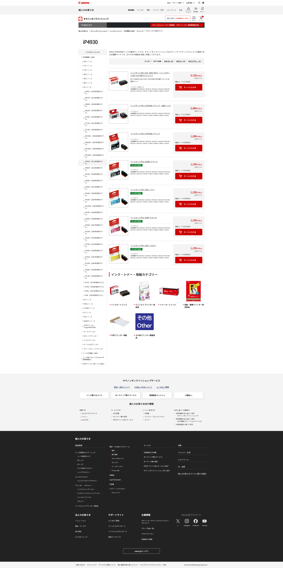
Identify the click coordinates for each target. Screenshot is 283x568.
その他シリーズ (89, 308)
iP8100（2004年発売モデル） (94, 111)
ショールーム (171, 10)
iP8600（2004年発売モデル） (94, 105)
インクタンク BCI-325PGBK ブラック (145, 133)
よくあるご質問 (163, 387)
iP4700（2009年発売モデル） (94, 175)
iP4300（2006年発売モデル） (94, 194)
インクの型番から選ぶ (90, 353)
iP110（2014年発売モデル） (95, 282)
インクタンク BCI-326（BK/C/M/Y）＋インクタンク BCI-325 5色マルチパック (150, 74)
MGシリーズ (88, 74)
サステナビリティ (148, 534)
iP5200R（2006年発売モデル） (94, 156)
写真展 (147, 413)
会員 (180, 10)
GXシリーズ (88, 317)
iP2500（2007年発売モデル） (94, 258)
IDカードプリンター (91, 336)
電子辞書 (114, 454)
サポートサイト (116, 514)
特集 (148, 10)
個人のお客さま (86, 10)
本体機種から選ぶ (129, 31)
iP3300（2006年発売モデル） (94, 232)
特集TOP (83, 410)
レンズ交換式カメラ (83, 456)
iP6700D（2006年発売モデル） (94, 137)
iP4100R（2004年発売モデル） (94, 207)
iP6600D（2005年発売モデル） (94, 143)
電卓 (113, 450)
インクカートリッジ (116, 31)
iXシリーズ (87, 299)
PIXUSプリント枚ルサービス (123, 420)
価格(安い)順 (180, 61)
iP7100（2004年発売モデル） (94, 131)
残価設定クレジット (157, 395)
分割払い (188, 395)
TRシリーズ (88, 70)
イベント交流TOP (149, 410)
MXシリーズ (88, 78)
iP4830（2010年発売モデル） (94, 169)
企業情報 (189, 3)
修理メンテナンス (114, 537)
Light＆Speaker (115, 480)
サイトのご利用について (107, 565)
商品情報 (131, 10)
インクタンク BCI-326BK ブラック (144, 161)
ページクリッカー (117, 466)
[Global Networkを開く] (203, 2)
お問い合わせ (80, 565)
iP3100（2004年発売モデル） (94, 239)
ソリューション (80, 521)
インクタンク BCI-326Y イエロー (143, 245)
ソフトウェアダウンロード (117, 531)
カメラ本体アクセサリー (85, 468)
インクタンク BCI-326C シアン (142, 189)
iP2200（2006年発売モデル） (94, 264)
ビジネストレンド (81, 537)
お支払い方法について (143, 387)
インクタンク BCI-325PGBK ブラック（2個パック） (151, 105)
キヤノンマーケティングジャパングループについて (155, 522)
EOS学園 (116, 413)
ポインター (115, 462)
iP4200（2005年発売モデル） (94, 200)
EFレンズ (80, 464)
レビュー (85, 416)
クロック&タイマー (118, 458)
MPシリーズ (88, 83)
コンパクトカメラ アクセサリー (87, 481)
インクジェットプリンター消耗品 (86, 506)
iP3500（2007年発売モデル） (94, 226)
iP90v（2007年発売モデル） (95, 291)
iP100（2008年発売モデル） (95, 287)
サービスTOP (115, 410)
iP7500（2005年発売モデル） (94, 118)
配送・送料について (122, 387)
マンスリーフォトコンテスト (155, 416)
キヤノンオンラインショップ (99, 31)
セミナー (148, 420)
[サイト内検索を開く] (199, 2)
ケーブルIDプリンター (91, 344)
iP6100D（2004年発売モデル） (94, 150)
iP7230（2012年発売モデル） (94, 124)
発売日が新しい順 (194, 61)
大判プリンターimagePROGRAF (90, 326)
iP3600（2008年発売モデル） (94, 220)
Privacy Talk (115, 470)
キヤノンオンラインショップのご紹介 (157, 470)
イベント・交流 (158, 10)
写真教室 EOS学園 (150, 452)
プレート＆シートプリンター (94, 349)
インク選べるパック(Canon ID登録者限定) (93, 358)
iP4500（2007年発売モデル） (94, 188)
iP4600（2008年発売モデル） (94, 181)
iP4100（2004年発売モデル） (94, 213)
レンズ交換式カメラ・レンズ (85, 452)
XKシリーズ (88, 61)
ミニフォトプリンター (84, 497)
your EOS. (85, 420)
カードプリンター (90, 332)
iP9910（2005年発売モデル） (94, 92)
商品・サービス (80, 526)
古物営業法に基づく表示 (184, 424)
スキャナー (81, 501)
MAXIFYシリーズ (89, 321)
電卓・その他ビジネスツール (119, 447)
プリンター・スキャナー (83, 485)
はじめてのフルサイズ (89, 413)
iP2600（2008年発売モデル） (94, 251)
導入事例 (78, 531)
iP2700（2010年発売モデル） (94, 245)
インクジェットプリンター (86, 489)
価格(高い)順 (168, 61)
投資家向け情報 (147, 539)
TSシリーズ (88, 66)
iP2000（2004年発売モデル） (94, 271)
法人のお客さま (83, 514)
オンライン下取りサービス (125, 395)
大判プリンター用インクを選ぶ (93, 364)
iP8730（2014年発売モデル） (94, 99)
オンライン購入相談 (120, 416)
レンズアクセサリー (83, 472)
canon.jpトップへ (142, 551)
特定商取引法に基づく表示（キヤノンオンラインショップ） (187, 414)
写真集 (111, 484)
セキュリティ (116, 493)
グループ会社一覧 (148, 528)
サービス (140, 10)
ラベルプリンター (90, 340)
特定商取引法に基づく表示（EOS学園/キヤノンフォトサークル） (189, 420)
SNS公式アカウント (191, 514)
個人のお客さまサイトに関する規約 (192, 473)
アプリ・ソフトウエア (117, 489)
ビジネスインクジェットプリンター (88, 493)
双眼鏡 (111, 475)
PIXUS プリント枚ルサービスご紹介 (156, 466)
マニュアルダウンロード (116, 526)
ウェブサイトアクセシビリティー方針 (153, 565)
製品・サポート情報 (174, 3)
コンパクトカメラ (81, 477)
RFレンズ (80, 460)
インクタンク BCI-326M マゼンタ (143, 217)
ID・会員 (181, 466)
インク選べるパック (94, 395)
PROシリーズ (88, 304)
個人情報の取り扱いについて (128, 565)
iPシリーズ (140, 31)
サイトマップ (91, 565)
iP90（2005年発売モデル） (94, 295)
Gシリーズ (87, 312)
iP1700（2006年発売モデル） (94, 277)
